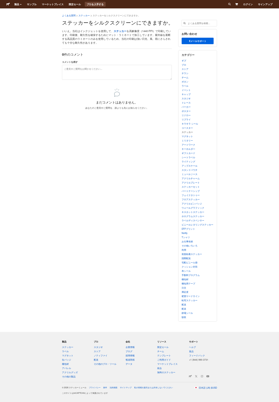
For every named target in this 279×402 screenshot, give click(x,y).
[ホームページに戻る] (8, 4)
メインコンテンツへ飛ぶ (2, 2)
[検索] (229, 4)
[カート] (237, 4)
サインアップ (265, 4)
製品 (16, 4)
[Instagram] (202, 376)
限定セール (75, 4)
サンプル (32, 4)
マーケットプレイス (53, 4)
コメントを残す (70, 61)
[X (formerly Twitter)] (196, 376)
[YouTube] (208, 376)
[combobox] (199, 23)
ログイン (248, 4)
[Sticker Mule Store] (190, 376)
